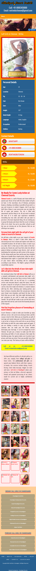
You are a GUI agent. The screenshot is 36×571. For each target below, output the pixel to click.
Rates (25, 556)
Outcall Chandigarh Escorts (18, 507)
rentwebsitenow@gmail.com (18, 348)
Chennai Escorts (6, 198)
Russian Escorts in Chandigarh (18, 542)
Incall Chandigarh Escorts (18, 503)
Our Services (17, 556)
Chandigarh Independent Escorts (18, 500)
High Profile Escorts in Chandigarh (18, 519)
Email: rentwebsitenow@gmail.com (18, 10)
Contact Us (15, 559)
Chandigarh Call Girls (18, 496)
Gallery (32, 556)
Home (2, 556)
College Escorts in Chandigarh (18, 515)
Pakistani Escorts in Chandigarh (18, 523)
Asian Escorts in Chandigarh (18, 538)
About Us (9, 556)
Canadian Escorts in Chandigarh (18, 545)
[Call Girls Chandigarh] (17, 3)
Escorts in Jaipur (25, 559)
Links (7, 559)
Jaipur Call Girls (18, 527)
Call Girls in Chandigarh (18, 370)
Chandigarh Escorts (23, 570)
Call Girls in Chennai (23, 274)
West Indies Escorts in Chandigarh (18, 549)
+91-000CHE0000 (27, 346)
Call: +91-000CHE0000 (18, 8)
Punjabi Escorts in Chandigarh (18, 511)
